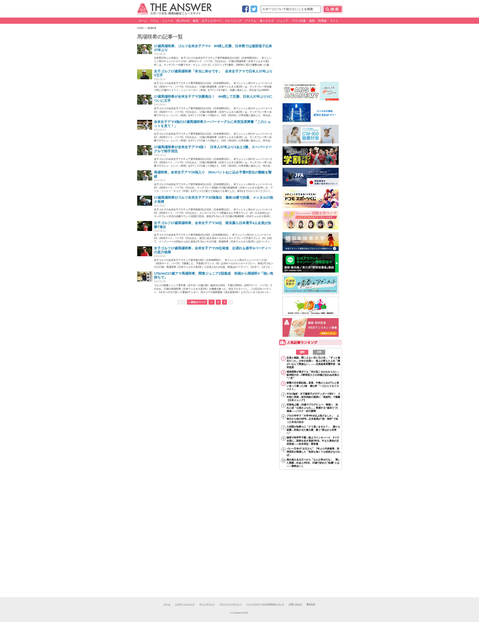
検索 (332, 9)
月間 (319, 352)
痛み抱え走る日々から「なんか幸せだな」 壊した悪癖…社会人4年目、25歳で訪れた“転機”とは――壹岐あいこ (313, 462)
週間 (302, 352)
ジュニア (282, 20)
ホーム (142, 20)
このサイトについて (185, 604)
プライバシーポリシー (230, 604)
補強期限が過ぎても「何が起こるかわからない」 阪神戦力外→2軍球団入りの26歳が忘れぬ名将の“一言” (313, 374)
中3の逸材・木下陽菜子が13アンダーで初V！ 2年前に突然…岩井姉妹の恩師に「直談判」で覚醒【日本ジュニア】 (313, 397)
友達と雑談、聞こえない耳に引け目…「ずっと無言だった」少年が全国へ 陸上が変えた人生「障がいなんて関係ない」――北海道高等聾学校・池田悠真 (313, 362)
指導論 (322, 20)
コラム (154, 20)
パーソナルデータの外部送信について (265, 604)
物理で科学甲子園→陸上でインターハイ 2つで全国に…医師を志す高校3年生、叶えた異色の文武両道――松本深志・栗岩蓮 (313, 440)
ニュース (167, 20)
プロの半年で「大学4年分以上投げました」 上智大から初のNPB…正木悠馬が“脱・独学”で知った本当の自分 (313, 418)
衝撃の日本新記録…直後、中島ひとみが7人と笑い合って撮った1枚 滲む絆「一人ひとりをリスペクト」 (313, 385)
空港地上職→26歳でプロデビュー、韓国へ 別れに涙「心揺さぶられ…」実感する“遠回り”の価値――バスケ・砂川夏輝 (312, 407)
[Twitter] (254, 9)
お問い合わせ (295, 604)
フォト (334, 20)
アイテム (250, 20)
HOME (140, 28)
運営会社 (310, 604)
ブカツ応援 (299, 20)
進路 (312, 20)
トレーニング (233, 20)
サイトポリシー (207, 604)
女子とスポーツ (212, 20)
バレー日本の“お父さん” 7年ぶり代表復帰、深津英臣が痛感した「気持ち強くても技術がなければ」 (313, 451)
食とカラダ (267, 20)
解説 (196, 20)
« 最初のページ (197, 302)
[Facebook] (245, 9)
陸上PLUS (183, 20)
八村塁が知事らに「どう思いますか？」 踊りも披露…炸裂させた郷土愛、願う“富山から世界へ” (313, 429)
